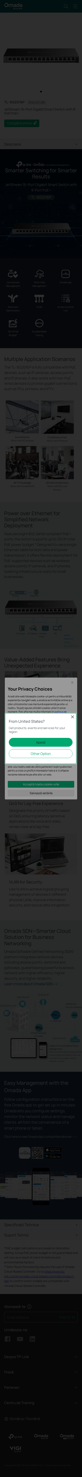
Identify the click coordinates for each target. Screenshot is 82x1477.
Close (72, 717)
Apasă (40, 742)
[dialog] (41, 738)
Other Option (41, 753)
